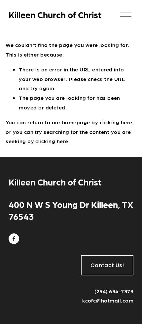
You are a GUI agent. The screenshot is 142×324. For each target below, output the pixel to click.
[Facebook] (14, 238)
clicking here (116, 122)
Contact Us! (107, 265)
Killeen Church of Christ (55, 14)
